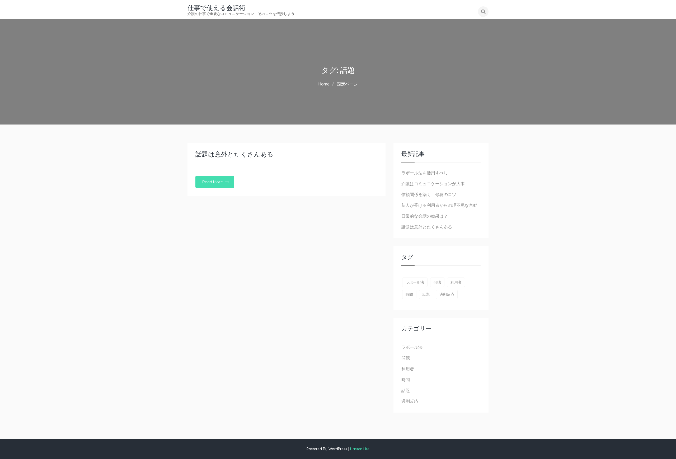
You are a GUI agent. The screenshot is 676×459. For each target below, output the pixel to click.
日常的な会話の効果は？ (424, 216)
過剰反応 (446, 294)
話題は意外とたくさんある (234, 154)
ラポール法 (415, 282)
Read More (212, 181)
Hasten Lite (359, 449)
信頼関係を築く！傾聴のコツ (428, 194)
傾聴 (437, 282)
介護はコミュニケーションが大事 (433, 183)
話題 (426, 294)
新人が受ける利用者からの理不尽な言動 (439, 205)
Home (324, 84)
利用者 (456, 282)
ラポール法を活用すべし (424, 172)
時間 (409, 294)
